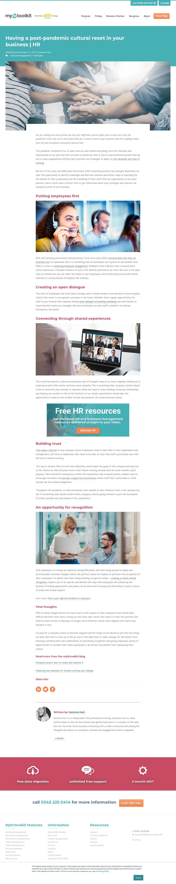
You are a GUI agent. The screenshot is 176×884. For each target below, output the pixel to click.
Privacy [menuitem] (93, 842)
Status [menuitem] (93, 838)
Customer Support (143, 3)
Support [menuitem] (94, 832)
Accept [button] (138, 877)
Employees (38, 55)
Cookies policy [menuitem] (97, 845)
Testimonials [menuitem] (54, 855)
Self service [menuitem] (11, 858)
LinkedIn (59, 738)
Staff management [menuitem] (15, 845)
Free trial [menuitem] (52, 835)
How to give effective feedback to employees (69, 598)
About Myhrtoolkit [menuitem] (57, 832)
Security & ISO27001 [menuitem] (58, 858)
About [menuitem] (147, 16)
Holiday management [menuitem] (16, 832)
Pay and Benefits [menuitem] (14, 848)
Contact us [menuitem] (53, 842)
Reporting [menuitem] (10, 851)
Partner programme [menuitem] (58, 838)
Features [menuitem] (85, 16)
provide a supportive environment (79, 478)
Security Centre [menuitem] (13, 855)
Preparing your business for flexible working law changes (64, 670)
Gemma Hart (45, 52)
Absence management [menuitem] (17, 835)
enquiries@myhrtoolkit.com (149, 834)
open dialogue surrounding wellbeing (97, 301)
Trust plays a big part (46, 450)
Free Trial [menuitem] (161, 16)
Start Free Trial (131, 803)
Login (163, 3)
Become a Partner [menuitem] (115, 16)
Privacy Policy (103, 871)
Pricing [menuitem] (98, 16)
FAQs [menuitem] (50, 851)
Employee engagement (20, 55)
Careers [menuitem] (52, 848)
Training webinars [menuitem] (99, 835)
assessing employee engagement (71, 266)
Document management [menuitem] (18, 838)
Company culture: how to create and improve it (59, 662)
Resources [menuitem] (134, 16)
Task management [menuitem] (15, 842)
